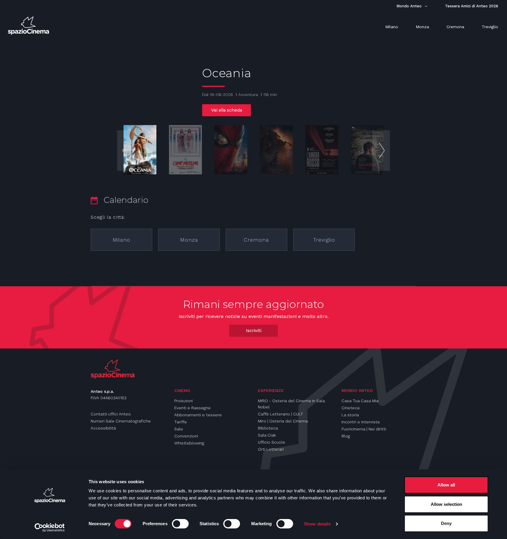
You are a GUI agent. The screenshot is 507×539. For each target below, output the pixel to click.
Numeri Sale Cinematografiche (121, 421)
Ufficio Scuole (271, 442)
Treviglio (324, 240)
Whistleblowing (189, 443)
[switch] (180, 523)
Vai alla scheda (226, 110)
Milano (121, 240)
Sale (178, 429)
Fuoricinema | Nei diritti (364, 429)
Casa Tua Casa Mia (360, 400)
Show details (317, 523)
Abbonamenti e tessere (198, 414)
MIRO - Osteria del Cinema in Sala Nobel (291, 403)
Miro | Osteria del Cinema (283, 421)
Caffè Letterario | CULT (280, 414)
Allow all (446, 484)
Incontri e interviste (361, 422)
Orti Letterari (271, 449)
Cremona (256, 240)
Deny (446, 523)
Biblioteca (268, 428)
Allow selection (446, 504)
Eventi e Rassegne (192, 407)
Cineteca (350, 407)
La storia (350, 414)
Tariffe (180, 422)
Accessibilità (103, 428)
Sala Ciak (267, 435)
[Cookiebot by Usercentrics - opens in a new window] (49, 527)
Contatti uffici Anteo (111, 414)
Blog (346, 436)
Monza (189, 240)
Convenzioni (186, 436)
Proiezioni (183, 400)
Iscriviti (253, 330)
